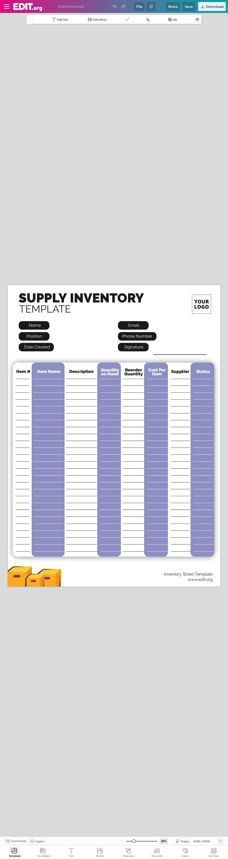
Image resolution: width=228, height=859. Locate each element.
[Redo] (123, 6)
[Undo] (114, 6)
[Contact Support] (220, 841)
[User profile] (6, 6)
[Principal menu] (27, 7)
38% (164, 841)
